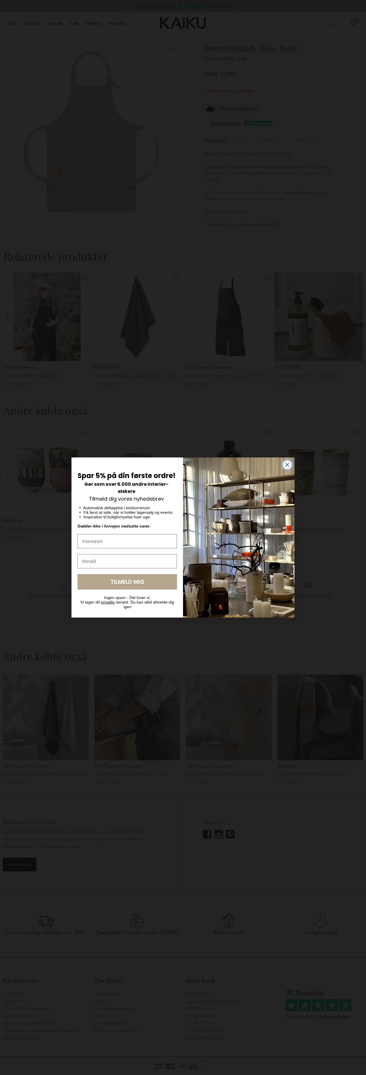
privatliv (108, 602)
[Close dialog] (287, 465)
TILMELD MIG (127, 582)
